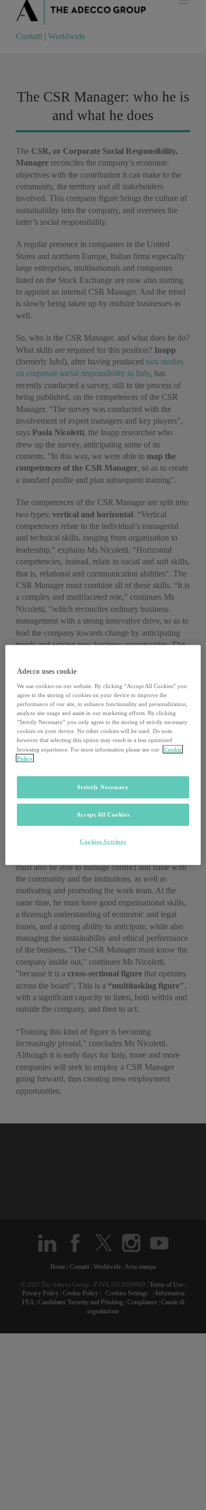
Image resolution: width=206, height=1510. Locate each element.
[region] (103, 755)
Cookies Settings (103, 841)
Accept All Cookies (103, 814)
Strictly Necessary (102, 786)
